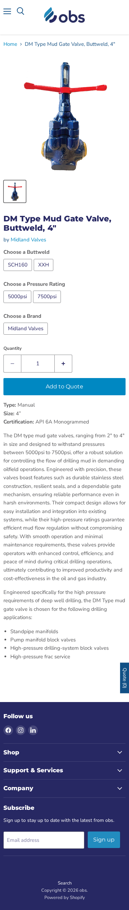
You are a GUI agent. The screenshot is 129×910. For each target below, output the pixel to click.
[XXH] (44, 272)
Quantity (12, 348)
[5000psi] (18, 304)
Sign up (104, 839)
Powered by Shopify (64, 898)
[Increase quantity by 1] (63, 364)
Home (10, 44)
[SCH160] (18, 272)
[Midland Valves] (26, 336)
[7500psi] (48, 304)
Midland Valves (28, 239)
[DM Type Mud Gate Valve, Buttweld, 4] (15, 191)
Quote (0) (124, 678)
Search (65, 883)
